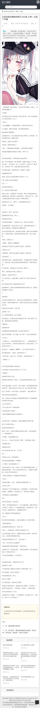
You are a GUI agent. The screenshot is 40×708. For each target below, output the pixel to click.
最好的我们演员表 (14, 626)
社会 (21, 11)
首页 (17, 11)
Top (37, 702)
